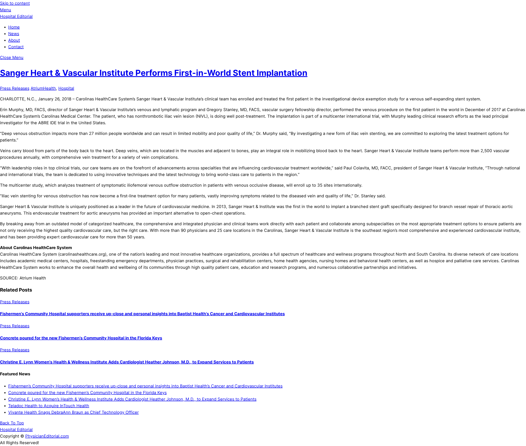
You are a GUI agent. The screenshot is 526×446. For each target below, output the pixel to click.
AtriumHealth (43, 88)
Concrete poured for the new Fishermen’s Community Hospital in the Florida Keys (81, 338)
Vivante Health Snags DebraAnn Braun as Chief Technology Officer (73, 412)
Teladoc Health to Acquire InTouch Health (48, 405)
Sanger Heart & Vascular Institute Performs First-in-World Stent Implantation (153, 73)
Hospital (66, 88)
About (14, 40)
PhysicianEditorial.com (47, 436)
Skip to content (15, 3)
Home (14, 27)
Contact (16, 46)
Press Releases (14, 88)
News (13, 33)
